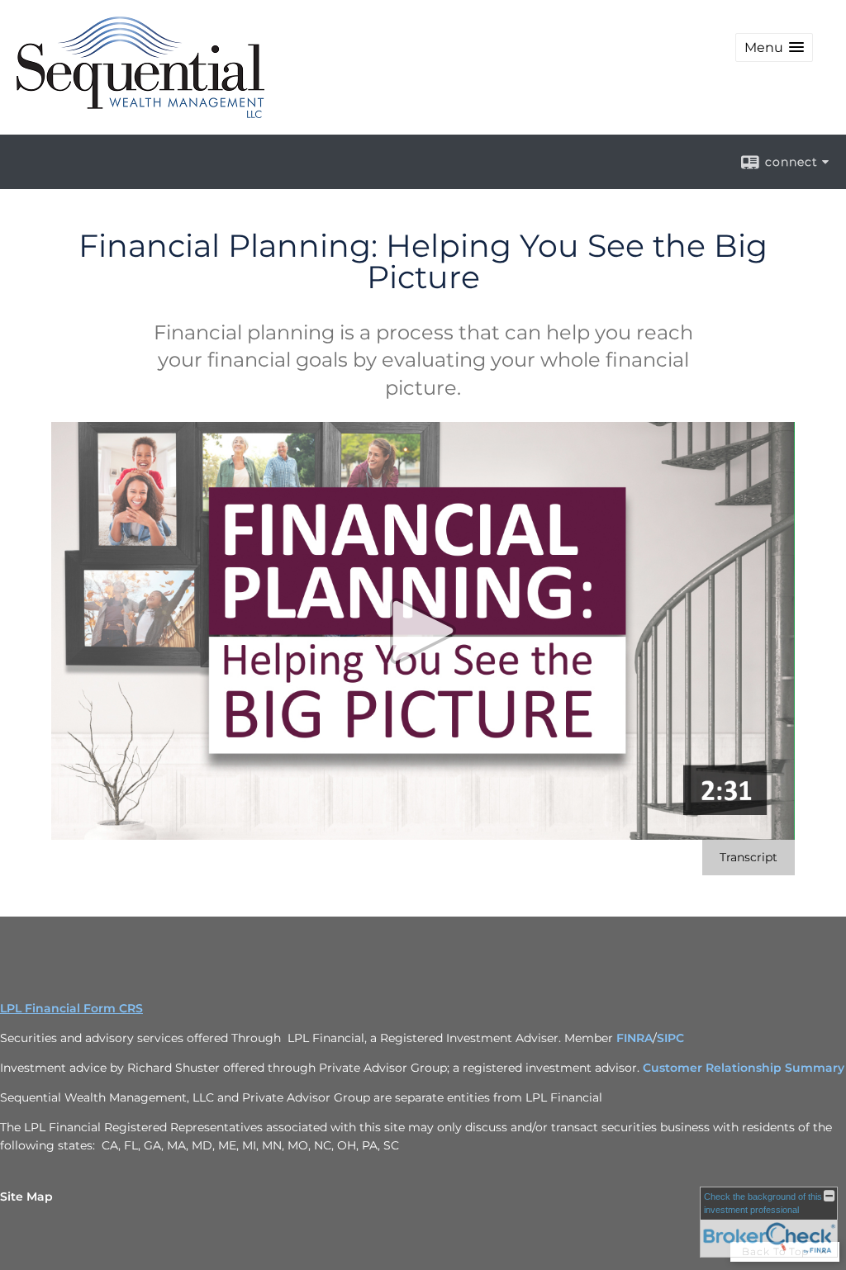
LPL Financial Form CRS (71, 1008)
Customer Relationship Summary (743, 1067)
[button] (774, 47)
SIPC (670, 1038)
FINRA (634, 1038)
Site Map (26, 1196)
